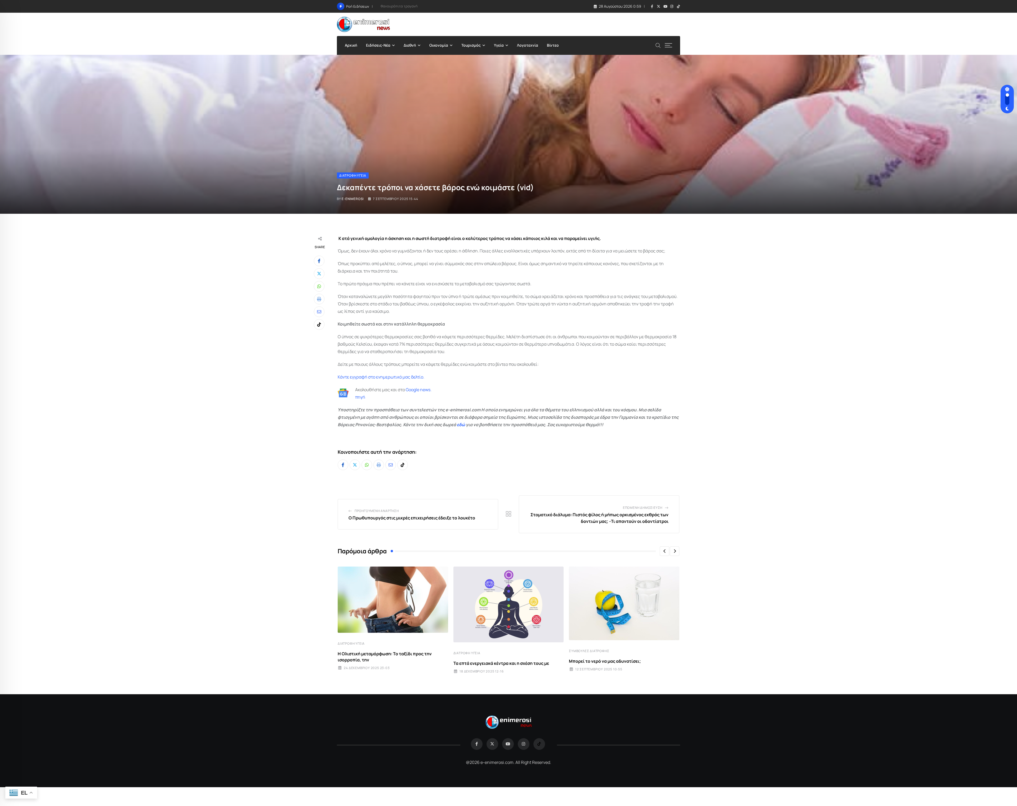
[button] (664, 551)
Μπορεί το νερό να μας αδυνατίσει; (605, 661)
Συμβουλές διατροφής (589, 651)
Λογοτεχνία (527, 45)
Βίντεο (553, 45)
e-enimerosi (353, 199)
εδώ (461, 425)
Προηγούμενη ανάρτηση (377, 511)
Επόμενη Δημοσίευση (642, 507)
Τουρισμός (471, 45)
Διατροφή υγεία (351, 643)
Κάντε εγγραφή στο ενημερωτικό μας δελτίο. (381, 377)
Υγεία (499, 45)
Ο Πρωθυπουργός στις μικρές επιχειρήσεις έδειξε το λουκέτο (412, 518)
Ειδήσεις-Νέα (378, 45)
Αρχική (351, 45)
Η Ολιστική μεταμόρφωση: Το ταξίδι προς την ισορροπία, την (385, 656)
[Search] (658, 44)
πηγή (360, 397)
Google (412, 390)
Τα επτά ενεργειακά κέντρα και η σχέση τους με (501, 663)
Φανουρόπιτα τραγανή (399, 6)
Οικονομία (438, 45)
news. (425, 390)
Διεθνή (410, 45)
